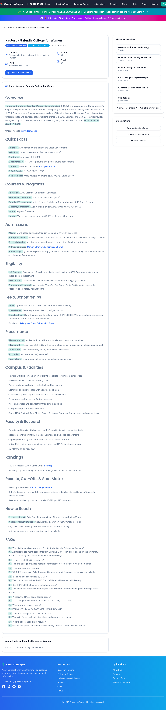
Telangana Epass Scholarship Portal (37, 323)
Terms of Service (121, 682)
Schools (113, 4)
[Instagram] (34, 4)
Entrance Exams (81, 4)
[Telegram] (38, 4)
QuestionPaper (62, 4)
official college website (41, 487)
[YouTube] (41, 4)
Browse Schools (138, 140)
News (124, 4)
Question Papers (65, 670)
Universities (99, 4)
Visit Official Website (21, 72)
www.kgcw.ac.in (29, 131)
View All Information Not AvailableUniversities (138, 108)
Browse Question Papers (138, 128)
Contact (116, 674)
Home (47, 4)
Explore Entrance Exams (138, 134)
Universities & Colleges (68, 678)
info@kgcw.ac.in (47, 166)
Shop (144, 4)
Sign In (154, 4)
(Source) (47, 465)
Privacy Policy (120, 678)
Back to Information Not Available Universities (28, 27)
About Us (117, 670)
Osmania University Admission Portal (45, 247)
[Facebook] (31, 4)
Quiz (135, 4)
